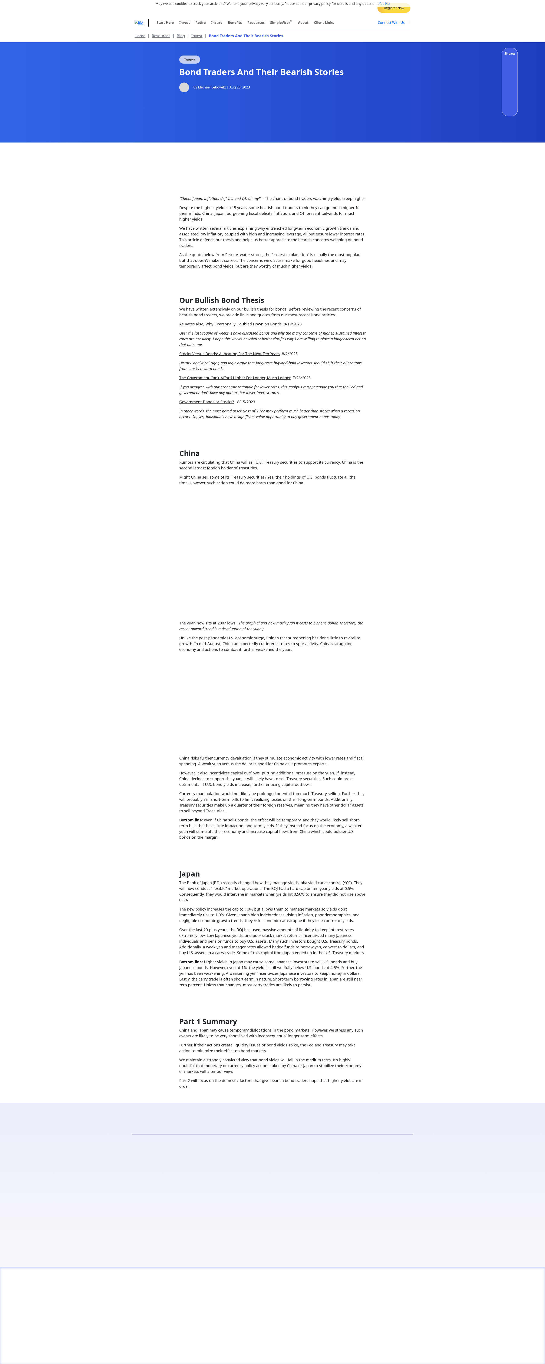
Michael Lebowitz (212, 87)
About (303, 22)
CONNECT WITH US (373, 1303)
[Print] (509, 107)
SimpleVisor (281, 22)
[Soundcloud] (385, 1352)
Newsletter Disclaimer (204, 1353)
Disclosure (143, 1353)
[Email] (509, 95)
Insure (216, 22)
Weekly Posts (342, 1188)
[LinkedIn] (509, 72)
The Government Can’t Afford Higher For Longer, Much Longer (235, 377)
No (387, 3)
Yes (381, 3)
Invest (184, 22)
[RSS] (352, 1352)
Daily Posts (202, 1188)
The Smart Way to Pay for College (393, 8)
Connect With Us (391, 22)
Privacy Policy (169, 1353)
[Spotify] (406, 1352)
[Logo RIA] (167, 1287)
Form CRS (237, 1353)
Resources (256, 22)
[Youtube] (341, 1352)
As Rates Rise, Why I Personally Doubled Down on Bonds (230, 323)
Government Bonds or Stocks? (206, 401)
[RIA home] (139, 22)
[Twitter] (509, 84)
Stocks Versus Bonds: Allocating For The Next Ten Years (229, 353)
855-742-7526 (152, 8)
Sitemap (258, 1353)
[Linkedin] (396, 1352)
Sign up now (343, 1230)
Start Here (165, 22)
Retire (200, 22)
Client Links (324, 22)
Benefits (235, 22)
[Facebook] (509, 60)
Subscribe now (202, 1230)
